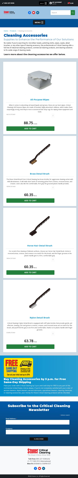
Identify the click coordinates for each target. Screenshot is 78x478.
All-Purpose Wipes (39, 99)
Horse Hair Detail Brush (39, 245)
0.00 (71, 3)
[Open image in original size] (9, 12)
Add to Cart (30, 128)
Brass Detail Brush (39, 173)
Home (6, 31)
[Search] (73, 12)
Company (9, 428)
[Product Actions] (53, 116)
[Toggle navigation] (43, 3)
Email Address (11, 419)
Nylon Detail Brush (40, 317)
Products (13, 31)
